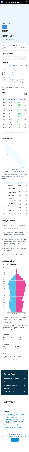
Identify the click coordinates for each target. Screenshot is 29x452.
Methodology (24, 436)
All (10, 65)
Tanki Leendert (12, 200)
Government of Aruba (11, 425)
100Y (25, 65)
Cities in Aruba (7, 382)
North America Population (10, 385)
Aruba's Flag (7, 388)
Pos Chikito (11, 195)
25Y (17, 65)
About (19, 436)
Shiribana (10, 207)
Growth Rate (21, 58)
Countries (4, 23)
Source (12, 39)
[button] (26, 2)
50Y (21, 65)
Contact (15, 436)
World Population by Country (11, 378)
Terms (10, 436)
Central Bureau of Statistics (13, 427)
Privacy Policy (5, 436)
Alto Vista (10, 198)
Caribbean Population (9, 391)
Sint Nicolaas (11, 188)
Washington (11, 210)
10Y (14, 65)
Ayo (9, 213)
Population (8, 58)
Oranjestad (11, 185)
